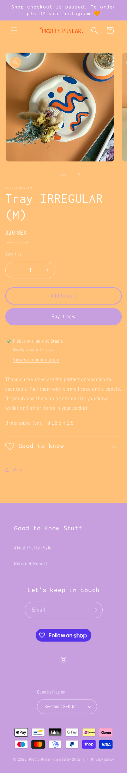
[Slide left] (48, 175)
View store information (36, 359)
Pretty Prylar (39, 759)
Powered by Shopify (68, 759)
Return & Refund (30, 563)
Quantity (13, 254)
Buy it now (64, 316)
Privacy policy (102, 759)
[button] (14, 30)
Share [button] (18, 469)
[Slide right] (79, 175)
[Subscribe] (94, 610)
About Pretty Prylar (33, 547)
